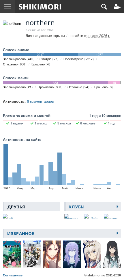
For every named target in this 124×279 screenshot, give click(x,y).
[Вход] (117, 6)
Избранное (20, 233)
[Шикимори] (40, 6)
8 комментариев (40, 101)
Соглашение (12, 275)
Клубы (76, 207)
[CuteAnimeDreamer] (8, 216)
